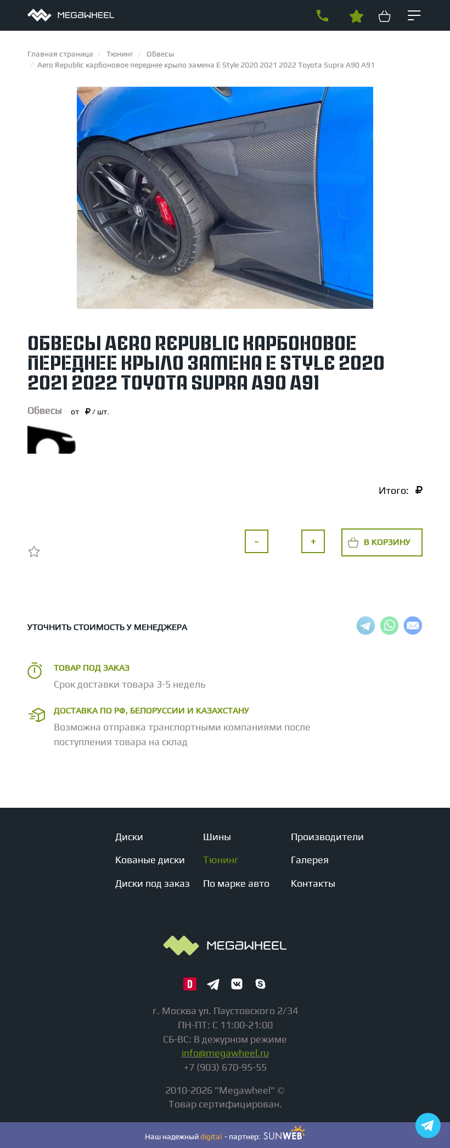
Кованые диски (150, 859)
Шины (217, 836)
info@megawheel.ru (225, 1053)
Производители (327, 836)
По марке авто (236, 883)
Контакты (313, 883)
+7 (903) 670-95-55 (322, 16)
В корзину (387, 542)
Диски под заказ (152, 883)
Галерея (310, 859)
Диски (129, 836)
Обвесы (44, 410)
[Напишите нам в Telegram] (428, 1125)
